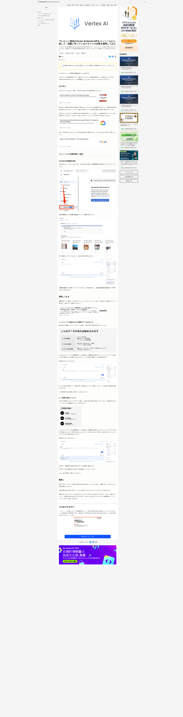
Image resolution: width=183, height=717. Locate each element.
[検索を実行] (129, 1)
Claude (76, 5)
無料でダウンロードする (87, 536)
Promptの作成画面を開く (44, 15)
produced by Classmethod (53, 1)
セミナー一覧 (129, 172)
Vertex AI (62, 53)
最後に (38, 25)
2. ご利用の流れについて (44, 23)
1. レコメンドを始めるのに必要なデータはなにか (47, 20)
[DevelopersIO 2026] (87, 554)
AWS (73, 5)
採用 (115, 5)
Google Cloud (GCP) (70, 53)
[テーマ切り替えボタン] (145, 2)
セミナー (98, 5)
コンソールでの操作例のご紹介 (44, 13)
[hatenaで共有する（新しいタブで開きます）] (110, 56)
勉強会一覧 (129, 181)
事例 (112, 5)
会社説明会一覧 (129, 176)
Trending (69, 5)
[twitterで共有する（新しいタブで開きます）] (115, 57)
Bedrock (81, 5)
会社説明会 (103, 5)
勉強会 (108, 5)
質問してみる (40, 17)
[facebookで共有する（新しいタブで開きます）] (113, 56)
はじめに (39, 11)
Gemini (78, 53)
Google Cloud (87, 5)
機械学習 (83, 53)
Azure (93, 5)
